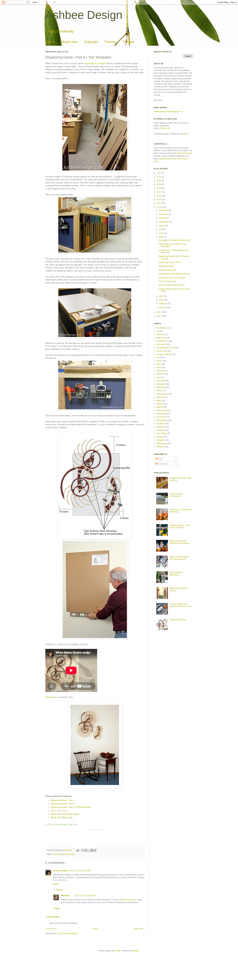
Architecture (161, 328)
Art (157, 331)
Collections (161, 344)
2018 (159, 188)
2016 (159, 196)
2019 (159, 184)
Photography (162, 420)
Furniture (160, 374)
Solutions (160, 430)
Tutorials (128, 42)
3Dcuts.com (165, 128)
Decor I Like (161, 351)
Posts (160, 459)
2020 (159, 180)
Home (50, 42)
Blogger (135, 951)
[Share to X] (89, 850)
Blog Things (161, 338)
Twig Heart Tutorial (178, 620)
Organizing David (166, 266)
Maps (158, 400)
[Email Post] (77, 850)
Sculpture (160, 423)
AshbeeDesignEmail (163, 111)
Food (158, 367)
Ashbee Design (83, 15)
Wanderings (161, 443)
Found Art (160, 371)
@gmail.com (177, 111)
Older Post (138, 929)
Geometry (160, 381)
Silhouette (160, 427)
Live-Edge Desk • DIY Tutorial (172, 278)
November (164, 214)
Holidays (160, 384)
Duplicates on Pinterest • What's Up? (175, 240)
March (162, 300)
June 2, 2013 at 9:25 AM (80, 871)
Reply (55, 884)
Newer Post (51, 929)
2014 (159, 203)
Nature (159, 404)
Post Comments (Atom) (67, 933)
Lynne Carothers (61, 871)
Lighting (159, 397)
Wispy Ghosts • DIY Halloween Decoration (179, 542)
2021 (159, 177)
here (186, 134)
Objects (159, 407)
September (164, 222)
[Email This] (82, 850)
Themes (110, 42)
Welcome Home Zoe (168, 270)
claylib (117, 951)
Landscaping (162, 394)
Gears (159, 377)
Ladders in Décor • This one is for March (180, 526)
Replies (59, 890)
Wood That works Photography (65, 814)
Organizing (63, 854)
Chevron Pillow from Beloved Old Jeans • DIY (180, 605)
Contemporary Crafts (165, 347)
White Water (51, 697)
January (163, 307)
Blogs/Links (69, 42)
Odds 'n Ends (162, 410)
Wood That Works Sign (61, 817)
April (161, 296)
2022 (159, 173)
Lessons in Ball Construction (176, 495)
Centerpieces (162, 341)
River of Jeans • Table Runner (172, 285)
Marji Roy (65, 895)
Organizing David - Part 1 (62, 800)
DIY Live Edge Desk (167, 281)
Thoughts (160, 440)
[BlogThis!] (85, 850)
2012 (159, 312)
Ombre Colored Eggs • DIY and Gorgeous (179, 558)
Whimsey (160, 447)
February (163, 303)
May (161, 237)
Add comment (52, 917)
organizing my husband (95, 63)
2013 (159, 207)
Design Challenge (164, 354)
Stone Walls (161, 433)
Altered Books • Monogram (176, 573)
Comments (163, 464)
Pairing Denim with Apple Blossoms (174, 274)
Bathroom (160, 334)
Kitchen (159, 390)
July (161, 229)
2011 (159, 316)
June (161, 233)
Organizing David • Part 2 (62, 803)
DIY (157, 357)
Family (55, 854)
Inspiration (160, 387)
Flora (158, 364)
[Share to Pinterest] (95, 850)
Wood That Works (59, 810)
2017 (159, 192)
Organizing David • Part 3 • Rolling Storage (71, 807)
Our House (161, 417)
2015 (159, 199)
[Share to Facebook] (92, 850)
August (162, 226)
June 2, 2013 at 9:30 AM (85, 895)
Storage (71, 854)
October (162, 218)
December (164, 210)
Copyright (91, 42)
